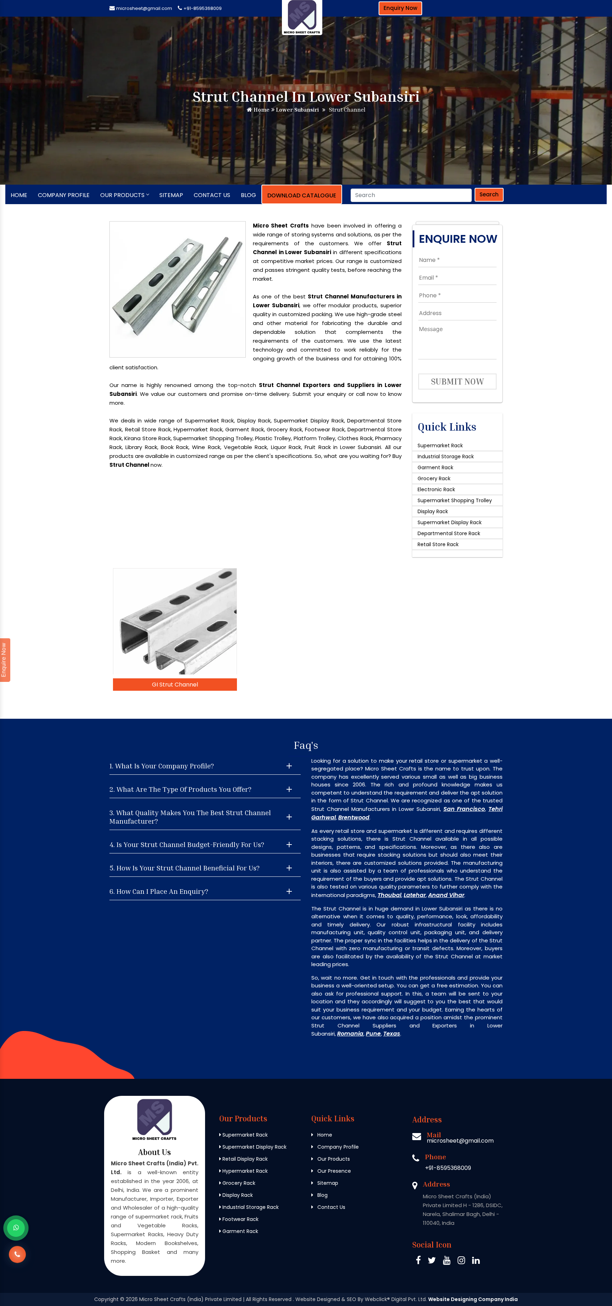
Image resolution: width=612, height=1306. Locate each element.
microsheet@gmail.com (144, 8)
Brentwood (353, 817)
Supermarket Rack (440, 445)
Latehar (415, 895)
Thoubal (389, 895)
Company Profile (64, 195)
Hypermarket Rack (244, 1171)
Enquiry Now (400, 8)
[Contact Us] (17, 1257)
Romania (350, 1034)
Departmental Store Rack (449, 533)
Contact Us (212, 195)
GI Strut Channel (175, 684)
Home (261, 109)
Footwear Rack (240, 1219)
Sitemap (171, 195)
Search (489, 194)
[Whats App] (16, 1228)
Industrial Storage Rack (446, 456)
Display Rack (433, 511)
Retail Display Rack (244, 1158)
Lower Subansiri (296, 109)
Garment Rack (435, 467)
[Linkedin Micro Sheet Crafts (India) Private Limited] (476, 1261)
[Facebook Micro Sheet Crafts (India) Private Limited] (418, 1261)
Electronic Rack (436, 489)
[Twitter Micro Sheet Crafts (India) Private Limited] (432, 1261)
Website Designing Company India (473, 1299)
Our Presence (333, 1171)
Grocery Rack (434, 478)
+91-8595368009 (202, 8)
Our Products (122, 195)
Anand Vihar (446, 895)
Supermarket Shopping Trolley (455, 500)
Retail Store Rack (438, 544)
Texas (391, 1034)
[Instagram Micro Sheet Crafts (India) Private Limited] (461, 1261)
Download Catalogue (301, 195)
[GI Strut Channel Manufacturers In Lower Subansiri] (175, 621)
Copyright (106, 1299)
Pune (373, 1034)
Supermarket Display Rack (450, 522)
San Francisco (464, 809)
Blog (248, 195)
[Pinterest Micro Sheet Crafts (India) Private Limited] (446, 1261)
